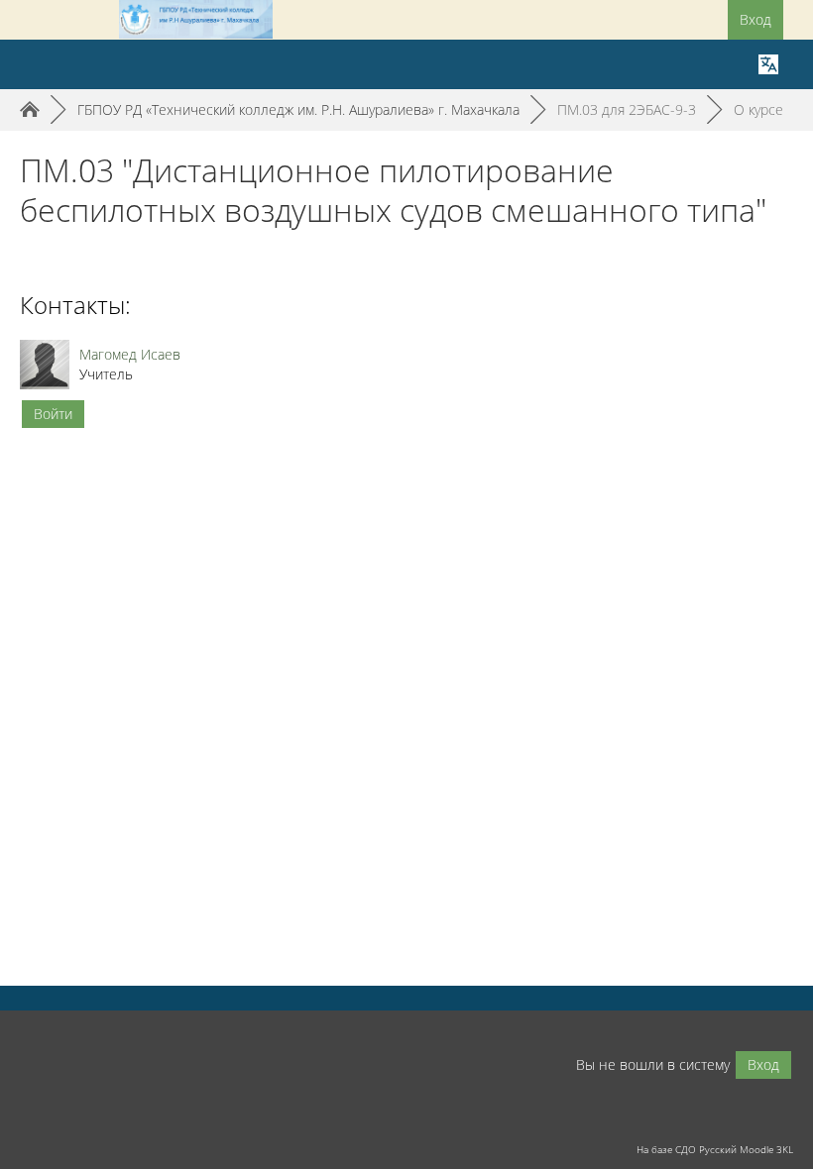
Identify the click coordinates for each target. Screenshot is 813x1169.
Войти (53, 413)
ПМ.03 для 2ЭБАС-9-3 (626, 109)
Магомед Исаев (129, 354)
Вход (755, 19)
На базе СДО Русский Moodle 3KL (715, 1149)
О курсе (758, 109)
